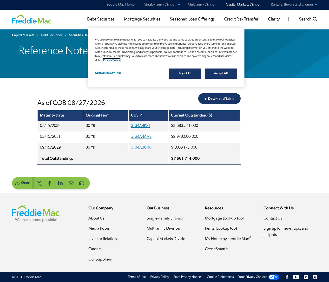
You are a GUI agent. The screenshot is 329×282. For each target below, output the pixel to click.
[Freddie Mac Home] (32, 19)
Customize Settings (108, 73)
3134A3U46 (141, 148)
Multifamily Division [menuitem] (202, 5)
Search (306, 19)
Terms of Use (137, 277)
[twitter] (39, 182)
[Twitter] (315, 277)
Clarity (274, 19)
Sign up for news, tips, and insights (285, 232)
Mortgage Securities (142, 19)
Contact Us (272, 218)
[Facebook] (287, 277)
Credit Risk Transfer (241, 19)
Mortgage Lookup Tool (224, 218)
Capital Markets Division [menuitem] (243, 5)
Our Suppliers (100, 259)
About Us (96, 218)
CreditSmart (216, 249)
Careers (94, 249)
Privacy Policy (159, 277)
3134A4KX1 (140, 126)
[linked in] (60, 182)
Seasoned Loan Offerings (192, 19)
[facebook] (50, 182)
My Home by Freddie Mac (228, 238)
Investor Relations (103, 239)
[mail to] (71, 182)
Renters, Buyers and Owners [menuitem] (292, 5)
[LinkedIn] (306, 277)
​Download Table (221, 98)
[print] (81, 182)
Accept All (221, 73)
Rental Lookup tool (221, 229)
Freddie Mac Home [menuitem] (120, 5)
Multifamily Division (163, 229)
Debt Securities (100, 19)
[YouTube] (296, 277)
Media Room (99, 229)
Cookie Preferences (220, 277)
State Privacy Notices (187, 277)
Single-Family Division (165, 218)
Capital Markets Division (167, 239)
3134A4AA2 (141, 137)
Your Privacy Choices (252, 277)
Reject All (185, 73)
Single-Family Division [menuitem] (160, 5)
